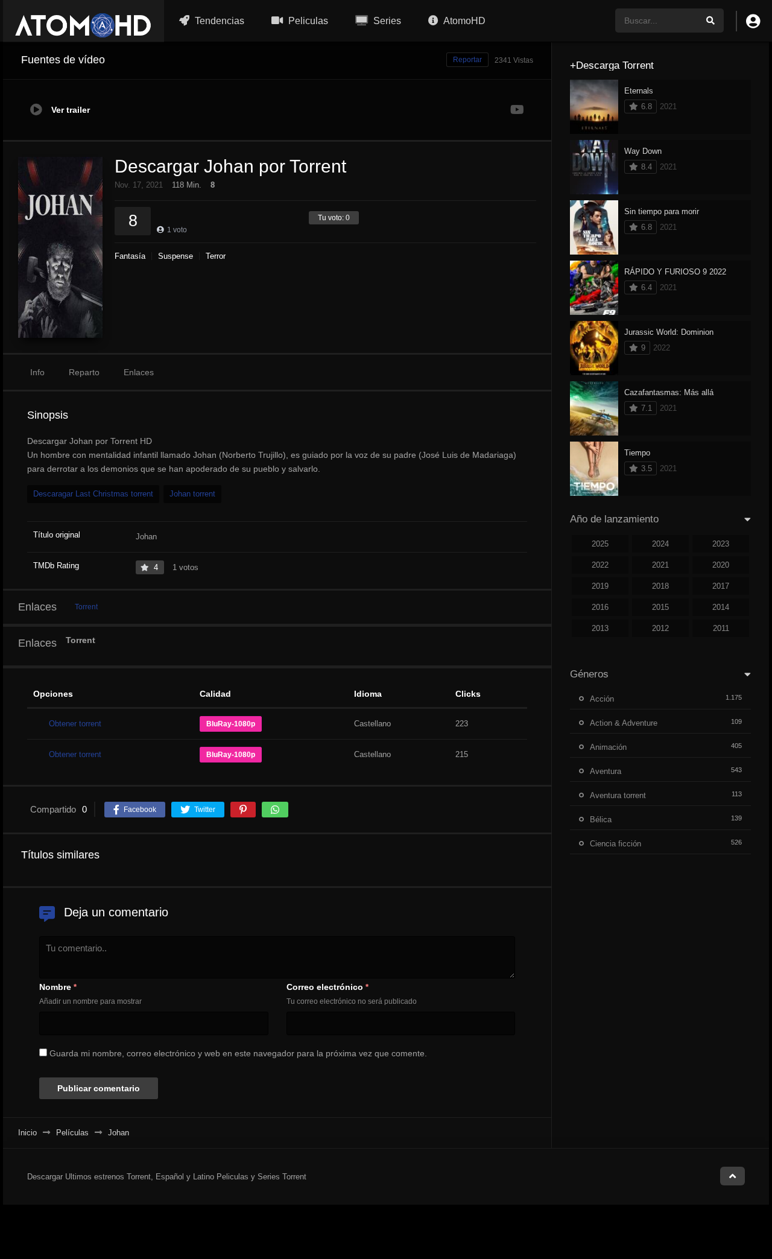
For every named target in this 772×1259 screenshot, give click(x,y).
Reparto (84, 372)
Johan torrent (192, 493)
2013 (600, 628)
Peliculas (307, 21)
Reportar (467, 59)
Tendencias (218, 21)
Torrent (86, 607)
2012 (660, 628)
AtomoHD (463, 21)
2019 (600, 586)
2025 (600, 543)
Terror (216, 256)
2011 (721, 628)
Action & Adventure (623, 723)
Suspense (175, 256)
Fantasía (130, 256)
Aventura (605, 771)
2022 (600, 564)
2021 (660, 564)
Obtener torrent (75, 723)
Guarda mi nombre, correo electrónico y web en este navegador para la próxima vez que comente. (238, 1053)
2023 (720, 543)
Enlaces (139, 372)
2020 (720, 564)
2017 (720, 586)
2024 (660, 543)
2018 (660, 586)
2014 (720, 607)
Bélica (601, 819)
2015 (660, 607)
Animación (608, 747)
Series (386, 21)
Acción (602, 698)
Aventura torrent (618, 795)
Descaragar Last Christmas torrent (93, 493)
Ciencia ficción (615, 843)
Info (37, 372)
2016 (600, 607)
